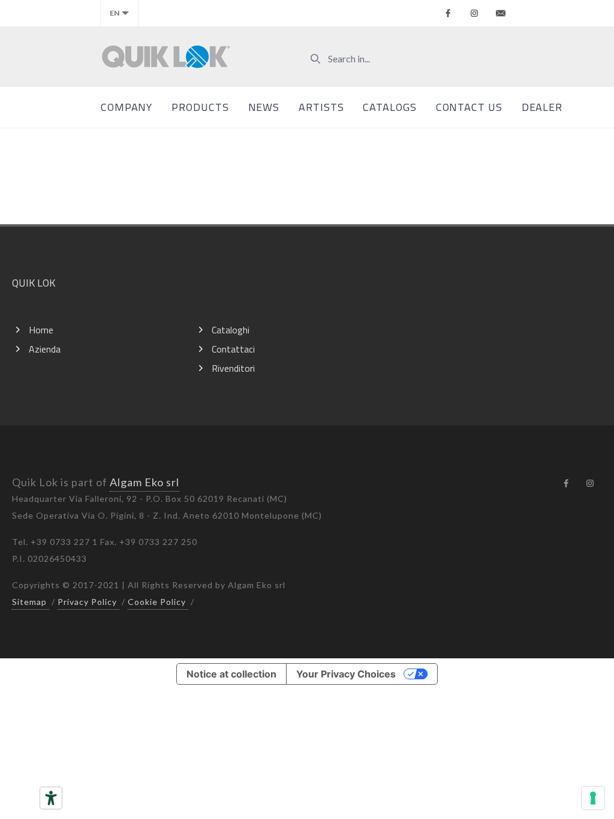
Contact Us (469, 107)
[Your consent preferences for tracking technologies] (593, 798)
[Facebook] (448, 13)
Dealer (542, 107)
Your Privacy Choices (346, 674)
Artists (321, 107)
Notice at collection (231, 674)
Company (126, 107)
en (114, 12)
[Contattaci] (500, 13)
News (264, 107)
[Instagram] (474, 13)
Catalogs (389, 107)
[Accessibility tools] (51, 798)
